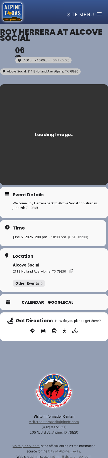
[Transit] (54, 331)
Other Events (27, 283)
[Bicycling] (75, 331)
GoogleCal (60, 302)
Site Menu (80, 14)
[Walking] (64, 331)
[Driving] (43, 331)
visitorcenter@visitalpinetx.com (54, 421)
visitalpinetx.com (26, 445)
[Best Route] (32, 331)
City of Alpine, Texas (64, 451)
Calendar (33, 302)
